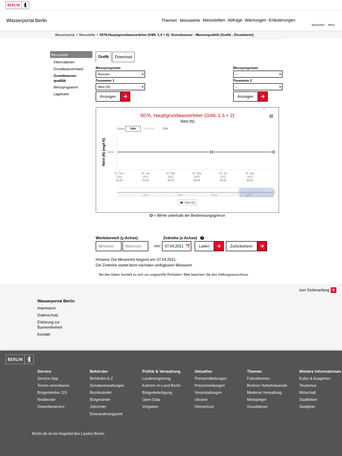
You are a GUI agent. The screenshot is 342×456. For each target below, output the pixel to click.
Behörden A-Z (101, 378)
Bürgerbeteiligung (157, 393)
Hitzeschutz (204, 407)
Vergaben (150, 407)
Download (123, 57)
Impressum (46, 308)
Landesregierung (156, 378)
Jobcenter (98, 407)
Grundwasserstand (68, 69)
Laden (204, 246)
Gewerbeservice (51, 407)
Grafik (103, 57)
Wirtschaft (307, 393)
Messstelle (87, 35)
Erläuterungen (282, 20)
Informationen (64, 62)
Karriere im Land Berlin (161, 386)
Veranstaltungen (208, 393)
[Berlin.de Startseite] (17, 5)
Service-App (47, 378)
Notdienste (46, 400)
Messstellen (214, 20)
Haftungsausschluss (233, 274)
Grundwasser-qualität (65, 78)
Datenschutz (47, 315)
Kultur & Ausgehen (314, 378)
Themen (169, 20)
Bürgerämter (100, 400)
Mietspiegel (256, 400)
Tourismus (307, 386)
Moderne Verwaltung (264, 393)
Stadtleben (308, 400)
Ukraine (201, 400)
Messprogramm (66, 87)
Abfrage (235, 20)
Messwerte (190, 20)
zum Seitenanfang (314, 290)
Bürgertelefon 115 (52, 393)
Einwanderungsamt (106, 414)
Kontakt (43, 334)
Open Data (151, 400)
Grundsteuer (257, 407)
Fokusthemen (258, 378)
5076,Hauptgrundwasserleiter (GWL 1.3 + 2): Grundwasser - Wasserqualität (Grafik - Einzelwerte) (177, 35)
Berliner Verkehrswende (267, 386)
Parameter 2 (242, 80)
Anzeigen (108, 97)
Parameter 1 (105, 80)
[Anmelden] (300, 20)
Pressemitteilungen (211, 378)
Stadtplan (307, 407)
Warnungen (255, 20)
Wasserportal (65, 35)
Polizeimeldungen (210, 386)
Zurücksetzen (241, 246)
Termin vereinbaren (53, 386)
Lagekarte (61, 94)
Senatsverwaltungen (107, 386)
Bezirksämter (101, 393)
